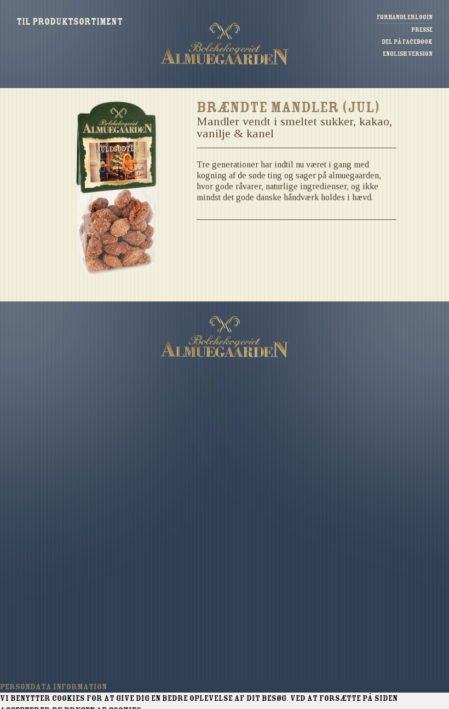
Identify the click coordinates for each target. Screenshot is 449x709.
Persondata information (53, 686)
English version (408, 53)
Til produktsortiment (69, 22)
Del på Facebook (407, 41)
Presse (422, 29)
